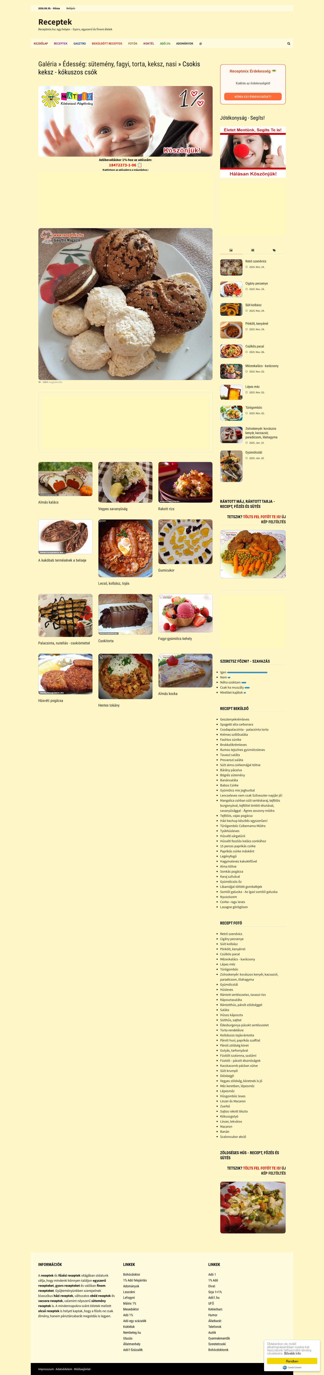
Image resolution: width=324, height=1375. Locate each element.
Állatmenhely (131, 1344)
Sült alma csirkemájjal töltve (240, 765)
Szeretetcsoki (217, 1344)
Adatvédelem (64, 1369)
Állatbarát (214, 1321)
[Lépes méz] (231, 387)
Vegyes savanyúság (113, 509)
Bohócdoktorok (218, 1350)
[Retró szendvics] (231, 262)
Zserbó (225, 1106)
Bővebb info (292, 1353)
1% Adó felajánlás (135, 1280)
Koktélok (129, 1327)
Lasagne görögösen (234, 907)
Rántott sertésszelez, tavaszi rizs (243, 994)
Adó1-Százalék (133, 1350)
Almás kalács (48, 502)
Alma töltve (228, 866)
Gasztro (80, 43)
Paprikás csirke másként (237, 851)
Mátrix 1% (129, 1303)
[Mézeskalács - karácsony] (231, 366)
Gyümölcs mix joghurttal (237, 790)
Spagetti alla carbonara (236, 724)
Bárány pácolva (231, 770)
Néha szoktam (230, 682)
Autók (212, 1332)
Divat (211, 1286)
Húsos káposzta (231, 1015)
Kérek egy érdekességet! (253, 96)
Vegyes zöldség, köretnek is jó (241, 1081)
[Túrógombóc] (231, 408)
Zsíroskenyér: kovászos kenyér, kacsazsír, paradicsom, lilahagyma (261, 433)
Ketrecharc (215, 1309)
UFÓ (211, 1303)
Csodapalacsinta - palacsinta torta (244, 729)
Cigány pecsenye (256, 283)
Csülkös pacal (254, 346)
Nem (224, 677)
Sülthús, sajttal (231, 1020)
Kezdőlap (41, 43)
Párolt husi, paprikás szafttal (240, 1040)
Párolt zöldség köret (234, 1045)
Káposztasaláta (231, 999)
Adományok (184, 43)
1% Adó (213, 1280)
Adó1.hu (214, 1297)
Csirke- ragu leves (232, 902)
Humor (212, 1315)
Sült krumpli (229, 1070)
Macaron (226, 1126)
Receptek (55, 22)
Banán (224, 1131)
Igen (223, 672)
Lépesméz (227, 1091)
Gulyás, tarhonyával (234, 1050)
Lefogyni (129, 1297)
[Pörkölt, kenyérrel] (231, 324)
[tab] (231, 250)
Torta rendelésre (232, 1030)
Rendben (292, 1361)
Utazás (127, 1338)
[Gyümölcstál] (231, 453)
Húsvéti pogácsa (50, 700)
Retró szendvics (255, 261)
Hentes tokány (108, 705)
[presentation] (231, 250)
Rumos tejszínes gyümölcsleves (242, 750)
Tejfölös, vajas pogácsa (236, 815)
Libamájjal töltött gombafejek (241, 886)
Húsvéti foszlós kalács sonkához (243, 841)
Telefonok (214, 1327)
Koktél (148, 43)
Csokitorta (106, 641)
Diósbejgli (227, 1076)
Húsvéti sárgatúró (232, 836)
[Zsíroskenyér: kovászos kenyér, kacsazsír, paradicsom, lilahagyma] (231, 429)
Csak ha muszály (232, 687)
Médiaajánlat (82, 1369)
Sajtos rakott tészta (234, 1111)
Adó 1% (165, 43)
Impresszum (46, 1369)
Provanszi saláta (231, 760)
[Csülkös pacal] (231, 347)
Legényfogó (228, 856)
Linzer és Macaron (233, 1101)
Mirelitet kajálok (232, 692)
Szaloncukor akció (233, 1136)
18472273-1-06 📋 (125, 165)
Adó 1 (212, 1274)
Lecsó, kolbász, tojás (113, 583)
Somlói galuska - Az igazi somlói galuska (249, 891)
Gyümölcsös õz (231, 881)
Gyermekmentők (219, 1338)
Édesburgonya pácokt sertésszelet (244, 1025)
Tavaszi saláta (230, 755)
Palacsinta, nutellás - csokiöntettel (64, 643)
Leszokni (129, 1292)
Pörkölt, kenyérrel (256, 323)
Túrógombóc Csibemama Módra (243, 826)
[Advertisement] (125, 198)
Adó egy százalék (134, 1321)
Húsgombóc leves (232, 1096)
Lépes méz (252, 387)
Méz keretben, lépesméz (237, 1086)
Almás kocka (168, 693)
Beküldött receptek (107, 43)
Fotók (132, 43)
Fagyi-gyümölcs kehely (175, 638)
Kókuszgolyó (229, 1116)
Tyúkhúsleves (229, 831)
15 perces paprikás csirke (238, 846)
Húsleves (226, 989)
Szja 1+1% (215, 1292)
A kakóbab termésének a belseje (62, 560)
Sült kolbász (253, 305)
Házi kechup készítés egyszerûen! (244, 821)
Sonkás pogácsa (231, 871)
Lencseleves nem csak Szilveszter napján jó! (251, 795)
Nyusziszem (228, 897)
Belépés (70, 8)
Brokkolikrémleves (233, 744)
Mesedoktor (131, 1309)
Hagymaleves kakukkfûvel (238, 861)
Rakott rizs (166, 509)
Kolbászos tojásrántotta (237, 1035)
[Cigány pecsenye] (231, 284)
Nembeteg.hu (132, 1332)
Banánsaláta (229, 780)
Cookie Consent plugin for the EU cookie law (292, 1367)
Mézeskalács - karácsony (262, 366)
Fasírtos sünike (230, 739)
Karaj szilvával (230, 876)
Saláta (224, 1010)
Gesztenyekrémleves (234, 719)
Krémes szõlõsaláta (234, 734)
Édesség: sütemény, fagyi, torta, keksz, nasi (120, 64)
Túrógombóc (253, 407)
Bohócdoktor (131, 1274)
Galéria (47, 64)
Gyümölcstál (253, 452)
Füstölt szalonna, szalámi (238, 1055)
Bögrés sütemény (232, 775)
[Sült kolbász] (231, 305)
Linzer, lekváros (231, 1121)
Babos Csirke (229, 785)
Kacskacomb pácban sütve (239, 1065)
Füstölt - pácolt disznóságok (240, 1060)
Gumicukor (166, 570)
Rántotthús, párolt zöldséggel (241, 1005)
